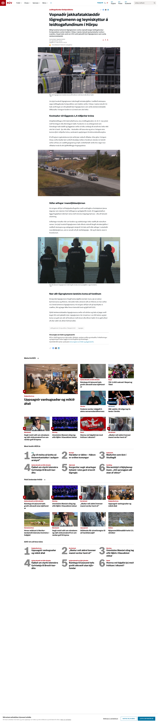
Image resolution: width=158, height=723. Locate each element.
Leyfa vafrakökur (146, 718)
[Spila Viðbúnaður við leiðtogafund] (79, 173)
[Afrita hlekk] (101, 10)
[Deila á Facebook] (103, 10)
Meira (44, 3)
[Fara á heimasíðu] (7, 3)
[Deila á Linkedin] (108, 10)
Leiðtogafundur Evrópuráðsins (61, 10)
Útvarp (26, 3)
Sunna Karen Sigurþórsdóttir (57, 39)
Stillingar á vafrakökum (110, 718)
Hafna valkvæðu (129, 718)
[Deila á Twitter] (105, 10)
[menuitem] (21, 3)
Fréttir (18, 3)
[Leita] (154, 3)
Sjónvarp (35, 3)
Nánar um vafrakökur (65, 719)
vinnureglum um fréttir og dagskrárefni (82, 342)
